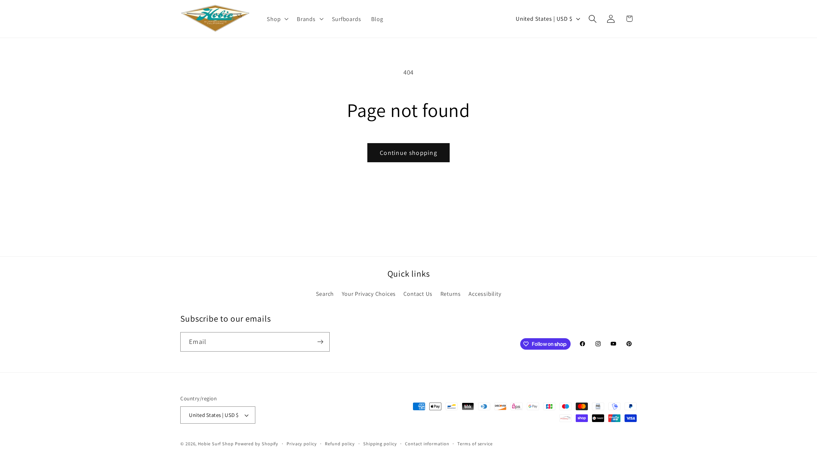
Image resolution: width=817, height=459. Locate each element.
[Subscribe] (320, 342)
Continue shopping (408, 153)
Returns (450, 293)
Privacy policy (302, 444)
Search (325, 293)
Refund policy (340, 444)
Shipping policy (380, 444)
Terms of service (475, 444)
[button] (277, 18)
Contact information (427, 444)
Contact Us (417, 293)
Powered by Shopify (256, 444)
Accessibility (484, 293)
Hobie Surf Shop (216, 444)
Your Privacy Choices (369, 293)
